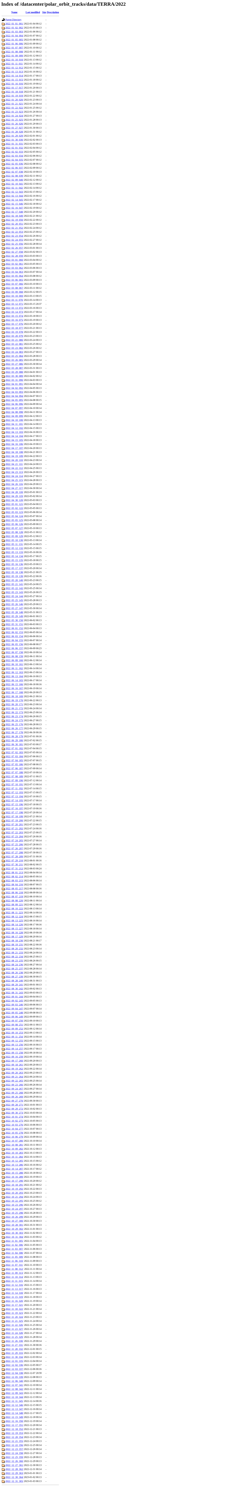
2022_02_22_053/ (14, 232)
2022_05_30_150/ (14, 620)
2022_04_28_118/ (14, 492)
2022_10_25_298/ (14, 1213)
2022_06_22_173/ (14, 712)
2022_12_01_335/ (14, 1361)
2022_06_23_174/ (14, 716)
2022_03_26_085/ (14, 360)
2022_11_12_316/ (14, 1285)
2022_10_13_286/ (14, 1165)
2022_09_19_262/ (14, 1068)
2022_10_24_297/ (14, 1209)
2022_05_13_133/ (14, 552)
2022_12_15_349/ (14, 1417)
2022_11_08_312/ (14, 1269)
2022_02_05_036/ (14, 163)
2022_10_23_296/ (14, 1205)
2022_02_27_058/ (14, 252)
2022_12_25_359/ (14, 1457)
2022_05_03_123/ (14, 512)
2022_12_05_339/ (14, 1377)
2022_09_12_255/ (14, 1040)
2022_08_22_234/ (14, 956)
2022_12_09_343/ (14, 1393)
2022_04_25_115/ (14, 480)
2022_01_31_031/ (14, 143)
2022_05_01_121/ (14, 504)
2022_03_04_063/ (14, 272)
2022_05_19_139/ (14, 576)
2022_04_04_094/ (14, 396)
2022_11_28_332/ (14, 1349)
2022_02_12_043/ (14, 192)
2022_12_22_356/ (14, 1445)
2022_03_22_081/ (14, 344)
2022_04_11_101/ (14, 424)
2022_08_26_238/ (14, 972)
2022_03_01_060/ (14, 260)
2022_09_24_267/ (14, 1088)
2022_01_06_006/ (14, 43)
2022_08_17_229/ (14, 936)
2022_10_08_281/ (14, 1144)
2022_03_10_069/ (14, 296)
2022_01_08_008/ (14, 51)
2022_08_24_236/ (14, 964)
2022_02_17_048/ (14, 212)
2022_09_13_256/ (14, 1044)
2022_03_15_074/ (14, 316)
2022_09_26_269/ (14, 1096)
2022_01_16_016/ (14, 83)
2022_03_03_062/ (14, 268)
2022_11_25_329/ (14, 1337)
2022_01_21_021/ (14, 103)
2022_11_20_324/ (14, 1317)
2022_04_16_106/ (14, 444)
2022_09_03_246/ (14, 1004)
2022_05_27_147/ (14, 608)
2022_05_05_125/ (14, 520)
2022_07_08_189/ (14, 776)
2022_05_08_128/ (14, 532)
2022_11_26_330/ (14, 1341)
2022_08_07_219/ (14, 896)
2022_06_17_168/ (14, 692)
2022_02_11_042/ (14, 188)
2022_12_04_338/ (14, 1373)
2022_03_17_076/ (14, 324)
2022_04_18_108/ (14, 452)
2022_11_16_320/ (14, 1301)
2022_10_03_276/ (14, 1124)
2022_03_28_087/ (14, 368)
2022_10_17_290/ (14, 1181)
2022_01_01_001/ (14, 23)
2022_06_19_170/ (14, 700)
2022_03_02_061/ (14, 264)
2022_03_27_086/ (14, 364)
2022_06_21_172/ (14, 708)
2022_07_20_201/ (14, 824)
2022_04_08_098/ (14, 412)
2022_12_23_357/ (14, 1449)
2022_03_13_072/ (14, 308)
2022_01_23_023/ (14, 111)
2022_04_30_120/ (14, 500)
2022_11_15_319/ (14, 1297)
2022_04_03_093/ (14, 392)
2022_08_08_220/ (14, 900)
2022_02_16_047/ (14, 208)
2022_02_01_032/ (14, 147)
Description (53, 12)
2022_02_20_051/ (14, 224)
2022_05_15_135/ (14, 560)
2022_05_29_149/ (14, 616)
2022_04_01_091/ (14, 384)
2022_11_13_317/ (14, 1289)
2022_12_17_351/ (14, 1425)
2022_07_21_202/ (14, 828)
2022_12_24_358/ (14, 1453)
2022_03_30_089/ (14, 376)
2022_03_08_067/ (14, 288)
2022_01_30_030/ (14, 139)
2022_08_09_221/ (14, 904)
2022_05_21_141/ (14, 584)
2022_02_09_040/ (14, 179)
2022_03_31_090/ (14, 380)
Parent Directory (13, 19)
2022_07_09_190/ (14, 780)
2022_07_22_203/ (14, 832)
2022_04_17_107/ (14, 448)
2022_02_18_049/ (14, 216)
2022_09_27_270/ (14, 1100)
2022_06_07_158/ (14, 652)
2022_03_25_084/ (14, 356)
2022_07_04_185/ (14, 760)
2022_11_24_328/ (14, 1333)
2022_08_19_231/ (14, 944)
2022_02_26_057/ (14, 248)
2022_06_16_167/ (14, 688)
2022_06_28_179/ (14, 736)
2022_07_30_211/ (14, 864)
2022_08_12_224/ (14, 916)
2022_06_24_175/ (14, 720)
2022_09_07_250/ (14, 1020)
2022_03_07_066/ (14, 284)
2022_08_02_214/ (14, 876)
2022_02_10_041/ (14, 183)
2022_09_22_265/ (14, 1080)
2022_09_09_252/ (14, 1028)
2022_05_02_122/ (14, 508)
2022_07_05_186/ (14, 764)
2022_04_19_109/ (14, 456)
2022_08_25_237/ (14, 968)
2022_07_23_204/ (14, 836)
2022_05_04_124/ (14, 516)
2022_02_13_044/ (14, 196)
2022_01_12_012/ (14, 67)
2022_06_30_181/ (14, 744)
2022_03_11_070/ (14, 300)
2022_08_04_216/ (14, 884)
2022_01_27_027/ (14, 127)
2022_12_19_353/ (14, 1433)
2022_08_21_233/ (14, 952)
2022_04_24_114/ (14, 476)
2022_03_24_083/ (14, 352)
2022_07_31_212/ (14, 868)
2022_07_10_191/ (14, 784)
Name (14, 12)
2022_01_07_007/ (14, 47)
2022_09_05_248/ (14, 1012)
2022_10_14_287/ (14, 1169)
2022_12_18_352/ (14, 1429)
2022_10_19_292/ (14, 1189)
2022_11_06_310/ (14, 1261)
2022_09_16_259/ (14, 1056)
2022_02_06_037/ (14, 167)
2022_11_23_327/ (14, 1329)
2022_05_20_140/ (14, 580)
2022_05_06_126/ (14, 524)
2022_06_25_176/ (14, 724)
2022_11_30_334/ (14, 1357)
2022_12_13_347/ (14, 1409)
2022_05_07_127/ (14, 528)
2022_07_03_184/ (14, 756)
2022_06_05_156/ (14, 644)
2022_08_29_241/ (14, 984)
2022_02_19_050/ (14, 220)
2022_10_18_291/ (14, 1185)
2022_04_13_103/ (14, 432)
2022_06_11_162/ (14, 668)
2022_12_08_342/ (14, 1389)
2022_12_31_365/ (14, 1481)
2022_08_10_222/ (14, 908)
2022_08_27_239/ (14, 976)
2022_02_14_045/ (14, 200)
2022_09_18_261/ (14, 1064)
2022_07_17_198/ (14, 812)
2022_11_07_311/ (14, 1265)
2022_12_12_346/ (14, 1405)
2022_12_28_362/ (14, 1469)
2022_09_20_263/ (14, 1072)
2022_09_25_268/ (14, 1092)
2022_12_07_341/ (14, 1385)
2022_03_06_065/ (14, 280)
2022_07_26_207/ (14, 848)
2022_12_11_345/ (14, 1401)
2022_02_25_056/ (14, 244)
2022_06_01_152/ (14, 628)
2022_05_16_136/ (14, 564)
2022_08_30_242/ (14, 988)
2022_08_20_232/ (14, 948)
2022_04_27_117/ (14, 488)
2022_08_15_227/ (14, 928)
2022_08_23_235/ (14, 960)
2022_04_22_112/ (14, 468)
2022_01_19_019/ (14, 95)
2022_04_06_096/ (14, 404)
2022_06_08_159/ (14, 656)
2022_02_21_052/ (14, 228)
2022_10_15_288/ (14, 1173)
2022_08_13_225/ (14, 920)
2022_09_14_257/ (14, 1048)
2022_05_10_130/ (14, 540)
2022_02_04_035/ (14, 159)
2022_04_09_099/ (14, 416)
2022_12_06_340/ (14, 1381)
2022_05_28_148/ (14, 612)
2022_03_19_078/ (14, 332)
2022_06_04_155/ (14, 640)
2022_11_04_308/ (14, 1253)
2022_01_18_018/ (14, 91)
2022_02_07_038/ (14, 171)
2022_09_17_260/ (14, 1060)
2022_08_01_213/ (14, 872)
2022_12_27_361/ (14, 1465)
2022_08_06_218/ (14, 892)
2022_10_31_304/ (14, 1237)
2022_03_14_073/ (14, 312)
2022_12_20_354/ (14, 1437)
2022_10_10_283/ (14, 1152)
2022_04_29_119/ (14, 496)
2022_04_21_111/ (14, 464)
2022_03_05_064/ (14, 276)
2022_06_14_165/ (14, 680)
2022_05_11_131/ (14, 544)
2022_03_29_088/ (14, 372)
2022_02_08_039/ (14, 175)
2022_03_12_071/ (14, 304)
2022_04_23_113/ (14, 472)
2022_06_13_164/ (14, 676)
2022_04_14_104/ (14, 436)
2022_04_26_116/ (14, 484)
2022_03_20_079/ (14, 336)
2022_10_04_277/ (14, 1128)
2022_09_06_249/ (14, 1016)
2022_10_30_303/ (14, 1233)
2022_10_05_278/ (14, 1132)
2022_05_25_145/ (14, 600)
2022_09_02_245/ (14, 1000)
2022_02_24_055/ (14, 240)
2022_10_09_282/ (14, 1148)
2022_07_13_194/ (14, 796)
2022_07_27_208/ (14, 852)
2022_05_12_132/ (14, 548)
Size (44, 12)
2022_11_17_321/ (14, 1305)
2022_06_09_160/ (14, 660)
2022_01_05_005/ (14, 39)
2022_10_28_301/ (14, 1225)
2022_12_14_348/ (14, 1413)
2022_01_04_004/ (14, 35)
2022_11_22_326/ (14, 1325)
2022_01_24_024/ (14, 115)
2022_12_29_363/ (14, 1473)
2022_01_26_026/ (14, 123)
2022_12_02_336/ (14, 1365)
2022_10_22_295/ (14, 1201)
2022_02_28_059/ (14, 256)
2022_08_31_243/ (14, 992)
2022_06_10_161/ (14, 664)
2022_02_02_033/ (14, 151)
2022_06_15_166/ (14, 684)
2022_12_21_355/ (14, 1441)
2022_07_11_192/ (14, 788)
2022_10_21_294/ (14, 1197)
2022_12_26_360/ (14, 1461)
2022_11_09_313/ (14, 1273)
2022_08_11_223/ (14, 912)
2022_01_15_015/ (14, 79)
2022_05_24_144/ (14, 596)
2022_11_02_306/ (14, 1245)
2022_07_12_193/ (14, 792)
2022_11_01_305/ (14, 1241)
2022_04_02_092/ (14, 388)
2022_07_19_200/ (14, 820)
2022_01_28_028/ (14, 131)
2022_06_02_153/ (14, 632)
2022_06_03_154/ (14, 636)
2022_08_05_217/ (14, 888)
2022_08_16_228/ (14, 932)
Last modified (33, 12)
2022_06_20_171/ (14, 704)
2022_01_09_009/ (14, 55)
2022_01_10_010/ (14, 59)
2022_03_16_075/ (14, 320)
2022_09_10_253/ (14, 1032)
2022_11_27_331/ (14, 1345)
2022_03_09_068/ (14, 292)
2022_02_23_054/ (14, 236)
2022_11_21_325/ (14, 1321)
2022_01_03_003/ (14, 31)
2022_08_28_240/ (14, 980)
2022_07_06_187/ (14, 768)
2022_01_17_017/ (14, 87)
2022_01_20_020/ (14, 99)
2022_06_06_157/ (14, 648)
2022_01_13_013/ (14, 71)
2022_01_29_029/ (14, 135)
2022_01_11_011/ (14, 63)
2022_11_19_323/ (14, 1313)
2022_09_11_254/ (14, 1036)
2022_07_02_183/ (14, 752)
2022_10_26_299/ (14, 1217)
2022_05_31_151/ (14, 624)
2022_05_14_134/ (14, 556)
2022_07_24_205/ (14, 840)
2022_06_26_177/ (14, 728)
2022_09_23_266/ (14, 1084)
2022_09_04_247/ (14, 1008)
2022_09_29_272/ (14, 1108)
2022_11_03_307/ (14, 1249)
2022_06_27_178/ (14, 732)
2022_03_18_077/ (14, 328)
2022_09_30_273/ (14, 1112)
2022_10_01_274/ (14, 1116)
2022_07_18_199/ (14, 816)
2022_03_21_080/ (14, 340)
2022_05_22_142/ (14, 588)
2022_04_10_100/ (14, 420)
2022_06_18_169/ (14, 696)
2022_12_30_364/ (14, 1477)
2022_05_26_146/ (14, 604)
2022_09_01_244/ (14, 996)
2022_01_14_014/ (14, 75)
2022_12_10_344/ (14, 1397)
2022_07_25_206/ (14, 844)
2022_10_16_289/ (14, 1177)
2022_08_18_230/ (14, 940)
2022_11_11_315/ (14, 1281)
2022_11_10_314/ (14, 1277)
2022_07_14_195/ (14, 800)
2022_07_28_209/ (14, 856)
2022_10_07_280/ (14, 1140)
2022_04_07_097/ (14, 408)
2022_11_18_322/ (14, 1309)
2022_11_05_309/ (14, 1257)
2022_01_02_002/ (14, 27)
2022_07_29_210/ (14, 860)
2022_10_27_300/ (14, 1221)
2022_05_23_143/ (14, 592)
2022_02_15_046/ (14, 204)
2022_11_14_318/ (14, 1293)
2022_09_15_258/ (14, 1052)
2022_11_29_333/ (14, 1353)
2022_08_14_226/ (14, 924)
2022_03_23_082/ (14, 348)
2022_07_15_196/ (14, 804)
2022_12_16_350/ (14, 1421)
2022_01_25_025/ (14, 119)
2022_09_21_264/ (14, 1076)
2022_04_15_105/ (14, 440)
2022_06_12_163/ (14, 672)
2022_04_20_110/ (14, 460)
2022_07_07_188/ (14, 772)
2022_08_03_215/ (14, 880)
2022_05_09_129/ (14, 536)
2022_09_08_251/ (14, 1024)
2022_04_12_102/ (14, 428)
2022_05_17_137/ (14, 568)
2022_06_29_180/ (14, 740)
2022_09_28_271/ (14, 1104)
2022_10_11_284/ (14, 1157)
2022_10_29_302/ (14, 1229)
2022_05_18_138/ (14, 572)
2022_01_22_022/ (14, 107)
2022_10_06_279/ (14, 1136)
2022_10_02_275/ (14, 1120)
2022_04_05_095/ (14, 400)
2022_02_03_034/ (14, 155)
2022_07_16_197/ (14, 808)
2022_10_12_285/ (14, 1161)
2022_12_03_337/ (14, 1369)
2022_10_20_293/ (14, 1193)
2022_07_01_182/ (14, 748)
